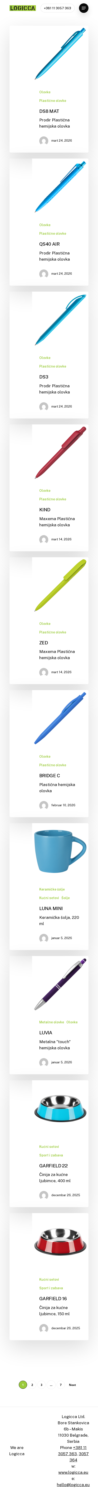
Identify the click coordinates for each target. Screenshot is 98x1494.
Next (72, 1385)
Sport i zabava (51, 1155)
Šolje (65, 898)
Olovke (44, 92)
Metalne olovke (51, 1022)
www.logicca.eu (73, 1472)
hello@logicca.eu (73, 1484)
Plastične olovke (52, 101)
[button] (83, 8)
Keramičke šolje (52, 889)
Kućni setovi (49, 898)
